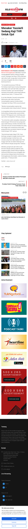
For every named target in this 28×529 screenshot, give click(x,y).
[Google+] (15, 66)
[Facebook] (2, 66)
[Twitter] (5, 66)
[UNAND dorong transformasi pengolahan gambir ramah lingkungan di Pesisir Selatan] (5, 273)
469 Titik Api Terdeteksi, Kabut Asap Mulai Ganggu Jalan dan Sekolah (18, 253)
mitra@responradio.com (8, 466)
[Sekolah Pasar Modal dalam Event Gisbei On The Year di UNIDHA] (14, 204)
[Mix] (21, 66)
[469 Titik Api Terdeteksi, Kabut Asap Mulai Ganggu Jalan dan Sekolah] (5, 252)
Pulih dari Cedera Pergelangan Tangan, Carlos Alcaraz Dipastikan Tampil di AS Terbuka (19, 246)
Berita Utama (5, 24)
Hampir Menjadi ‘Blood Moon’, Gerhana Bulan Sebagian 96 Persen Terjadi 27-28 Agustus (18, 267)
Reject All (14, 526)
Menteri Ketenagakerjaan (8, 73)
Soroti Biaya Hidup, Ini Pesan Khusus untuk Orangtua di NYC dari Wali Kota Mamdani (18, 260)
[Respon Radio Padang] (14, 10)
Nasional (12, 24)
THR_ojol (8, 166)
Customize (14, 522)
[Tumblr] (24, 66)
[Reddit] (18, 66)
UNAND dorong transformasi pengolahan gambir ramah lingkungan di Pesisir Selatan (17, 274)
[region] (14, 517)
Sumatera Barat (14, 197)
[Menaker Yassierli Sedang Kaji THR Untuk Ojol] (14, 51)
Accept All (14, 518)
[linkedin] (9, 66)
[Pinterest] (12, 66)
